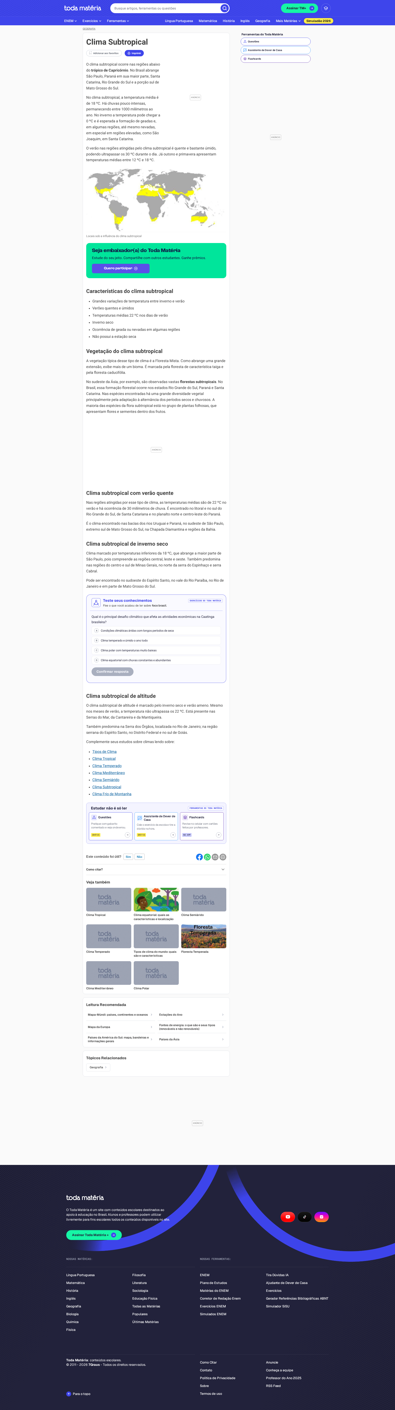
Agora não (197, 757)
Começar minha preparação (194, 745)
